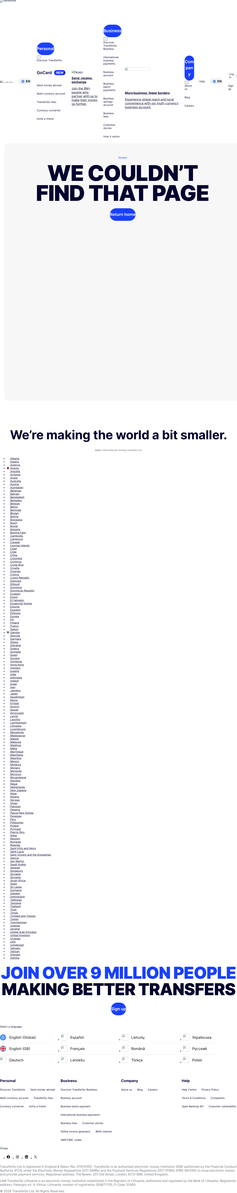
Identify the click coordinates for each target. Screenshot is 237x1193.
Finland (14, 622)
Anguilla (15, 471)
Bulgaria (15, 529)
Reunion (15, 838)
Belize (14, 506)
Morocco (15, 774)
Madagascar (17, 735)
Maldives (15, 745)
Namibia (15, 780)
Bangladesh (17, 497)
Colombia (16, 558)
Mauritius (15, 758)
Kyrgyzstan (17, 713)
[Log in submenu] (236, 75)
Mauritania (16, 754)
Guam (13, 655)
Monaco (15, 767)
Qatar (13, 835)
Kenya (14, 700)
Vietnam (15, 954)
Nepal (13, 783)
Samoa (14, 858)
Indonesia (16, 677)
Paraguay (16, 816)
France (14, 626)
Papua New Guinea (21, 812)
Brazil (13, 522)
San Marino (17, 861)
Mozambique (18, 777)
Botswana (16, 519)
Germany (15, 638)
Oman (13, 803)
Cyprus (14, 574)
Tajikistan (16, 899)
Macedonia (17, 732)
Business (112, 30)
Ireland (14, 680)
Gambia (15, 632)
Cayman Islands (20, 545)
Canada (15, 542)
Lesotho (15, 719)
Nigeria (14, 796)
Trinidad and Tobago (23, 916)
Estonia (14, 606)
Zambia (14, 957)
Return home (123, 214)
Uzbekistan (17, 945)
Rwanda (15, 845)
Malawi (14, 738)
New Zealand (18, 790)
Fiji (12, 619)
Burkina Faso (18, 532)
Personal (45, 48)
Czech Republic (19, 577)
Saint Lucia (17, 851)
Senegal (15, 867)
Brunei (14, 526)
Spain (13, 883)
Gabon (14, 629)
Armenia (15, 474)
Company (189, 68)
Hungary (15, 667)
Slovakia (15, 874)
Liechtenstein (18, 722)
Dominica (16, 587)
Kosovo (14, 706)
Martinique (16, 751)
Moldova (15, 764)
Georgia (15, 635)
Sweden (15, 893)
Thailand (15, 906)
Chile (13, 551)
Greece (14, 648)
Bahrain (14, 493)
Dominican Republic (22, 590)
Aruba (14, 477)
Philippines (16, 822)
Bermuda (15, 510)
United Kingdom (20, 935)
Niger (13, 793)
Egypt (14, 597)
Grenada (15, 651)
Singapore (16, 870)
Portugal (15, 829)
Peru (13, 819)
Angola (14, 468)
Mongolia (16, 771)
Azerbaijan (16, 487)
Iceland (14, 671)
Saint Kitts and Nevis (23, 848)
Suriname (16, 890)
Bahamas (15, 490)
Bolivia (14, 516)
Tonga (14, 912)
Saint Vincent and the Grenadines (30, 854)
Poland (14, 825)
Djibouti (15, 584)
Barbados (16, 500)
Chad (13, 548)
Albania (14, 458)
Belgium (15, 503)
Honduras (16, 661)
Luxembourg (18, 729)
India (13, 674)
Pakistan (15, 806)
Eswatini (15, 609)
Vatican (14, 951)
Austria (14, 484)
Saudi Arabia (18, 864)
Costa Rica (17, 564)
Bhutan (14, 513)
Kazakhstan (17, 696)
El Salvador (17, 600)
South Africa (17, 880)
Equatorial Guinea (21, 603)
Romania (15, 841)
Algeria (14, 461)
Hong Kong (17, 664)
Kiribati (14, 703)
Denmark (15, 580)
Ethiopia (15, 613)
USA (13, 941)
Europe (14, 616)
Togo (13, 909)
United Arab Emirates (23, 932)
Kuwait (14, 709)
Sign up (118, 1008)
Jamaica (15, 690)
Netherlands (17, 787)
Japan (14, 693)
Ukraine (15, 928)
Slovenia (15, 877)
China (13, 555)
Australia (15, 481)
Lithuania (15, 725)
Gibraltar (15, 645)
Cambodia (16, 535)
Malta (13, 748)
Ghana (14, 642)
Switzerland (17, 896)
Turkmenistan (18, 922)
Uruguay (15, 938)
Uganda (15, 925)
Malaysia (15, 742)
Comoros (16, 561)
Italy (12, 687)
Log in (231, 75)
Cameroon (16, 539)
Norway (15, 800)
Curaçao (15, 571)
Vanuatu (15, 948)
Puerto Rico (17, 832)
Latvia (14, 716)
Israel (13, 684)
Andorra (15, 465)
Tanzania (15, 903)
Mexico (14, 761)
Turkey (14, 919)
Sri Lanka (16, 887)
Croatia (14, 568)
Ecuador (15, 593)
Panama (15, 809)
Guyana (15, 658)
